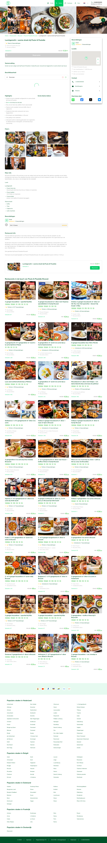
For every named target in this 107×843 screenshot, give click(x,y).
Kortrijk (32, 774)
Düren (31, 789)
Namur (55, 771)
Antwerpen (10, 760)
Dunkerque (33, 813)
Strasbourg (80, 816)
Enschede (32, 724)
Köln (55, 792)
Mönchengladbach (81, 786)
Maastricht (56, 716)
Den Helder (33, 704)
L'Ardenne (33, 777)
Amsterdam (10, 716)
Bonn (8, 798)
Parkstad (56, 736)
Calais (8, 819)
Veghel (79, 727)
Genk (31, 757)
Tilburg (79, 710)
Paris (55, 819)
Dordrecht (33, 713)
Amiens (9, 813)
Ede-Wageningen (34, 719)
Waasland (79, 771)
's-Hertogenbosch (81, 704)
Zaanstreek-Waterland (83, 739)
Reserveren (95, 268)
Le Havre (32, 819)
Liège (55, 760)
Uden (78, 716)
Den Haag (9, 748)
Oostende (56, 777)
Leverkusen (57, 795)
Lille (31, 822)
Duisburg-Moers (34, 786)
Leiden (55, 713)
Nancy (55, 816)
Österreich (9, 831)
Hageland (32, 763)
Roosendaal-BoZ (58, 742)
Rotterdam (56, 745)
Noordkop (56, 724)
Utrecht (79, 719)
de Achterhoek (11, 736)
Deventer (32, 707)
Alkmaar (9, 707)
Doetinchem (33, 710)
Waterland (79, 733)
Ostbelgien (80, 757)
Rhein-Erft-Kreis (81, 801)
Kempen (32, 771)
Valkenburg (80, 721)
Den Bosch (10, 745)
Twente (79, 713)
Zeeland (79, 742)
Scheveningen (57, 748)
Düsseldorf (33, 792)
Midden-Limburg (58, 719)
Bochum (9, 795)
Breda (8, 733)
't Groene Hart (34, 736)
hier (9, 102)
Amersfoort (10, 713)
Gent (31, 760)
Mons (55, 768)
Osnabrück (79, 795)
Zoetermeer (80, 745)
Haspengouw (33, 765)
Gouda (32, 733)
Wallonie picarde (81, 774)
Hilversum (56, 704)
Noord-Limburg (58, 727)
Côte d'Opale (10, 822)
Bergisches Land (11, 789)
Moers (55, 798)
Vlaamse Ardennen (82, 768)
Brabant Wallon (11, 763)
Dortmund (9, 801)
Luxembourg (57, 763)
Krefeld (55, 789)
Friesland (32, 730)
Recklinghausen (81, 798)
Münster (79, 789)
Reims (55, 822)
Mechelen (56, 765)
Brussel (9, 768)
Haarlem (32, 742)
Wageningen (80, 730)
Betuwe (9, 730)
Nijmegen (56, 721)
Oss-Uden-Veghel (58, 733)
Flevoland (32, 727)
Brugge (9, 765)
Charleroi (9, 774)
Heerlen (32, 745)
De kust (9, 777)
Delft (8, 742)
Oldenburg (79, 792)
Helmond (32, 748)
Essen (31, 795)
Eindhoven (33, 721)
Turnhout (79, 765)
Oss (55, 730)
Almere (9, 710)
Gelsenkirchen (34, 798)
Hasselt (32, 768)
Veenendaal (80, 724)
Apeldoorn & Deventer (13, 719)
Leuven (55, 757)
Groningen (33, 739)
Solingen (9, 804)
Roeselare (79, 760)
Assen (8, 724)
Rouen (78, 813)
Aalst (8, 757)
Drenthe (32, 716)
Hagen (32, 801)
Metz (55, 813)
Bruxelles (9, 771)
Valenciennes (80, 819)
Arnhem (9, 721)
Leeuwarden (57, 710)
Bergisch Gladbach (12, 792)
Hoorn (55, 707)
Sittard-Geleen (81, 707)
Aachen (9, 786)
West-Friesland (81, 736)
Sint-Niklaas (80, 763)
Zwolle (78, 748)
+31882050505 (85, 840)
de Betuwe (10, 739)
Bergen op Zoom (11, 727)
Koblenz (56, 786)
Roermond (56, 739)
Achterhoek (10, 704)
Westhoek (79, 777)
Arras (8, 816)
